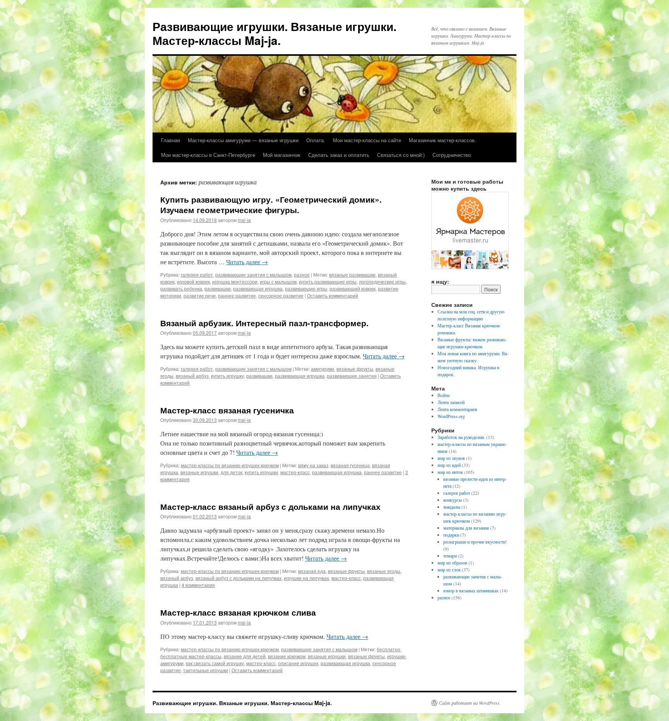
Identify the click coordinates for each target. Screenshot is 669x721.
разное (302, 274)
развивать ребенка (181, 288)
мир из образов (452, 562)
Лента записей (451, 402)
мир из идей (449, 465)
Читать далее (247, 262)
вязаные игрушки (199, 472)
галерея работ (197, 274)
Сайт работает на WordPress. (470, 703)
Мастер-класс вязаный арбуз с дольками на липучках (270, 506)
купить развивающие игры (328, 281)
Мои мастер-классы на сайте (367, 140)
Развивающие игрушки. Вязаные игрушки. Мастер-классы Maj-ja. (274, 33)
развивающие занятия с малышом (253, 274)
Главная (170, 140)
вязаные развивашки (352, 274)
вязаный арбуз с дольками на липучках (238, 578)
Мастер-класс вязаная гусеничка (227, 410)
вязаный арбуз (192, 375)
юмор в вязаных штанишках (471, 590)
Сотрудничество (451, 154)
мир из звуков (451, 458)
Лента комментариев (457, 409)
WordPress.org (451, 416)
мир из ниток (450, 472)
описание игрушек (298, 663)
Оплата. (315, 140)
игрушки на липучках (306, 578)
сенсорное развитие (281, 295)
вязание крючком (286, 656)
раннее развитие (237, 295)
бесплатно (388, 649)
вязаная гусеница (350, 465)
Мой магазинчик (281, 154)
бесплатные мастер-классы (190, 656)
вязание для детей (245, 656)
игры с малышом (278, 281)
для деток (231, 472)
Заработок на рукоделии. (461, 437)
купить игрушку (227, 375)
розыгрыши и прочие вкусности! (475, 542)
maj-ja (244, 220)
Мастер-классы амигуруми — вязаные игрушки (243, 140)
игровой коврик (193, 281)
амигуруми (322, 368)
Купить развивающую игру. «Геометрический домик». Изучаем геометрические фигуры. (271, 204)
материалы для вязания (466, 528)
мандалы (451, 507)
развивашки (217, 288)
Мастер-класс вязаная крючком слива (238, 612)
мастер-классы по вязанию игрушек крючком (230, 465)
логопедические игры (382, 281)
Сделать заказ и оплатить (338, 154)
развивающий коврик (352, 288)
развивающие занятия (352, 375)
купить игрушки (261, 472)
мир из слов (449, 569)
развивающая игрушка (258, 288)
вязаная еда (312, 571)
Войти (443, 395)
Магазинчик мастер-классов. (442, 140)
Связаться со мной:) (401, 154)
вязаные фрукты (354, 368)
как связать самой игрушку (215, 663)
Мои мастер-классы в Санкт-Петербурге (208, 154)
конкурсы (452, 500)
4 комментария (198, 585)
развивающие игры (306, 288)
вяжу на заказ (313, 465)
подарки (451, 535)
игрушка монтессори (234, 281)
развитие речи (200, 295)
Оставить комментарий (332, 295)
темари (450, 555)
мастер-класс (295, 472)
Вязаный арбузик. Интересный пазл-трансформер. (264, 323)
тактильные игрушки (205, 670)
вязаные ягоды (383, 571)
